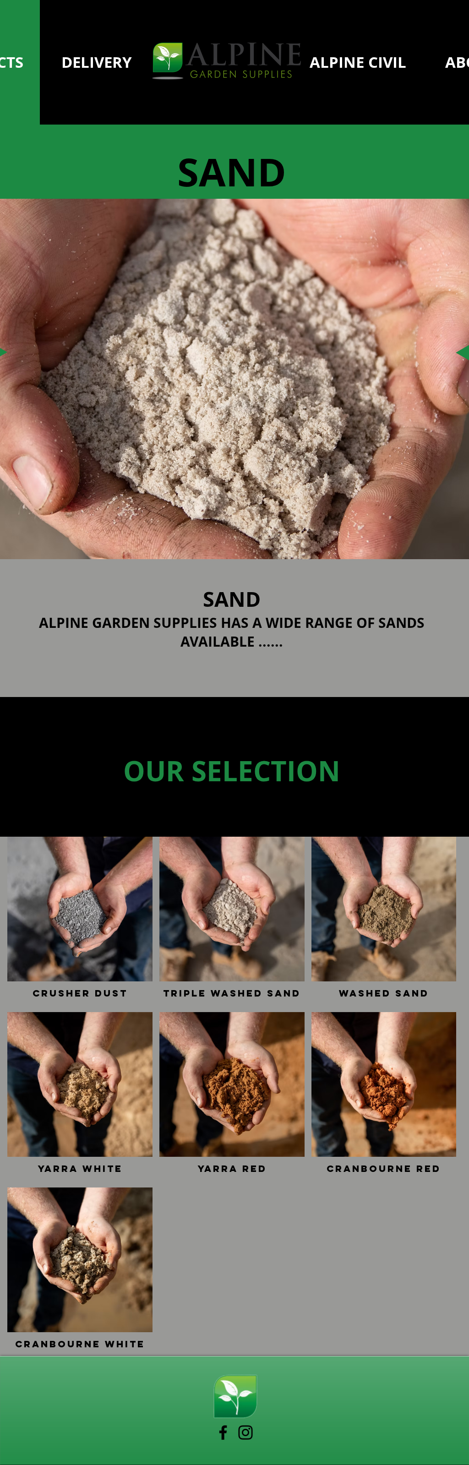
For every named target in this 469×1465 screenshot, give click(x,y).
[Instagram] (245, 1432)
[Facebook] (223, 1432)
